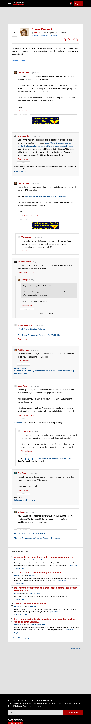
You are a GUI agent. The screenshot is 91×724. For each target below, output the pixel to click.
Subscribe (54, 35)
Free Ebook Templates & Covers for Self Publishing (39, 335)
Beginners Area (38, 560)
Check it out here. (20, 171)
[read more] (74, 565)
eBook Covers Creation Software (31, 329)
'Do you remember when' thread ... (31, 604)
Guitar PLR (18, 423)
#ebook (23, 60)
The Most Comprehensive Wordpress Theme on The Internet (37, 538)
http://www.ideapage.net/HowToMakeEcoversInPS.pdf (48, 196)
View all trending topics (21, 638)
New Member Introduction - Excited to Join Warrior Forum (43, 557)
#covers (15, 60)
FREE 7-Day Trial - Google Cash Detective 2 (31, 533)
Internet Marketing (38, 624)
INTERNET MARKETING (40, 35)
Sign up (78, 4)
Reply (17, 568)
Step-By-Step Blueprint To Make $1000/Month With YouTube (47, 459)
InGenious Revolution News (24, 500)
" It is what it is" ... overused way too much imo (38, 572)
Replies (17, 615)
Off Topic (32, 575)
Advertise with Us (75, 22)
